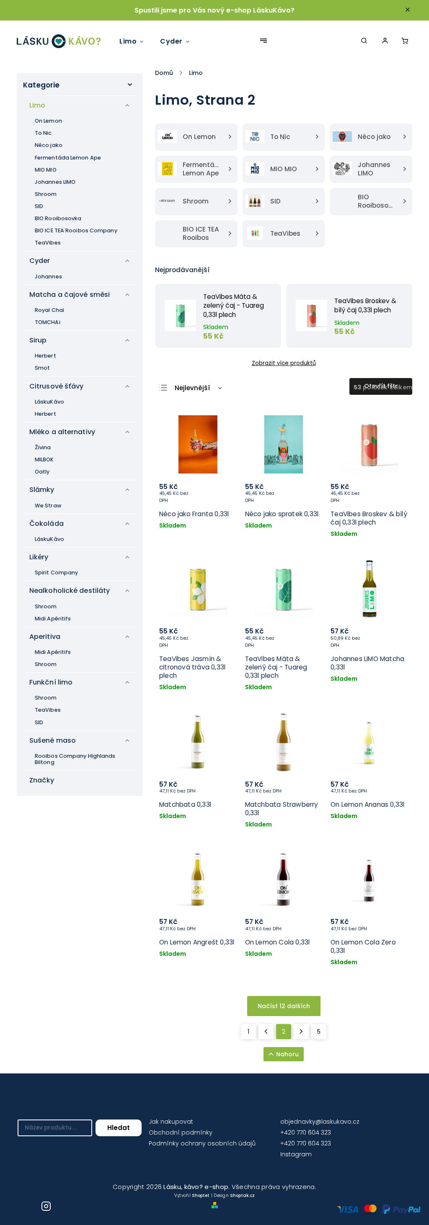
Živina (43, 447)
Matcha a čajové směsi (69, 294)
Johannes (48, 276)
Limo (37, 105)
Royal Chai (49, 310)
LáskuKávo (49, 401)
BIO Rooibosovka (58, 218)
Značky (41, 780)
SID (39, 206)
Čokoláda (46, 523)
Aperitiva (44, 636)
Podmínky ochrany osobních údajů (202, 1143)
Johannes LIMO (55, 181)
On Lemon (48, 120)
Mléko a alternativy (62, 432)
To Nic (43, 132)
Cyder (39, 260)
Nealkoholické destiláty (69, 590)
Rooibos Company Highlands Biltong (75, 759)
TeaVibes (48, 242)
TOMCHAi (47, 322)
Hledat (118, 1127)
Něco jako (48, 145)
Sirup (38, 340)
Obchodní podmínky (180, 1132)
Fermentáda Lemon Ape (68, 157)
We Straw (48, 505)
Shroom (46, 194)
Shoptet (200, 1195)
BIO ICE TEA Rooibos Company (76, 230)
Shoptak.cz (242, 1195)
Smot (42, 367)
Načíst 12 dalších (284, 1006)
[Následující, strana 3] (301, 1031)
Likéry (39, 557)
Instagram (296, 1154)
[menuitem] (135, 41)
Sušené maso (52, 740)
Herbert (45, 355)
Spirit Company (56, 572)
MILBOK (44, 459)
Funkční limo (50, 682)
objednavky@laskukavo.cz (319, 1121)
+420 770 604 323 (305, 1132)
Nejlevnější (192, 387)
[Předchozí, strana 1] (266, 1031)
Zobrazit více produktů (284, 363)
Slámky (41, 489)
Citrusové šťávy (56, 386)
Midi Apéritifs (53, 618)
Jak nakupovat (171, 1121)
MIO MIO (46, 169)
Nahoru (287, 1054)
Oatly (42, 471)
